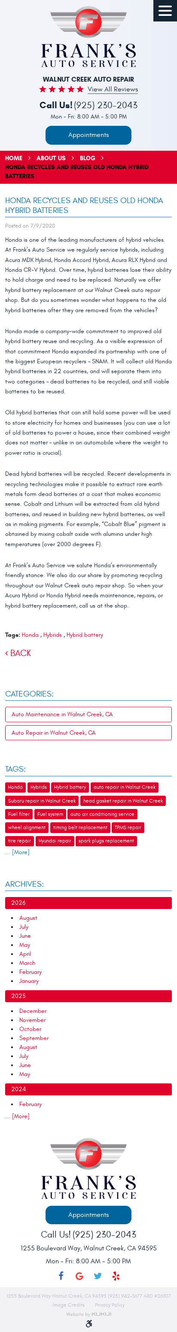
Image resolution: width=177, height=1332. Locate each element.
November (32, 1020)
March (27, 963)
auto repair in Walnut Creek (125, 787)
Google (79, 1276)
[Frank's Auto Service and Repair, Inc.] (88, 36)
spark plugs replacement (106, 841)
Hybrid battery (85, 635)
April (25, 954)
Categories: (29, 694)
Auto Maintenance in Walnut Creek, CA (62, 714)
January (29, 981)
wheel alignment (27, 827)
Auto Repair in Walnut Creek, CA (54, 732)
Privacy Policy (110, 1305)
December (32, 1011)
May (24, 945)
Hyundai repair (55, 841)
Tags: (15, 769)
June (25, 936)
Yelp (116, 1276)
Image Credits (69, 1305)
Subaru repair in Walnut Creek (42, 801)
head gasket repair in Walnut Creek (123, 801)
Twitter (97, 1276)
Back (20, 653)
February (30, 972)
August (28, 917)
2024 (18, 1089)
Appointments (88, 135)
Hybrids (52, 635)
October (30, 1029)
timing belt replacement (80, 827)
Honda (30, 635)
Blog (87, 158)
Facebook (61, 1276)
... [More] (17, 852)
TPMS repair (128, 827)
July (23, 927)
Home (13, 158)
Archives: (24, 884)
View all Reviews (113, 89)
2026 (18, 902)
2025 (18, 996)
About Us (51, 158)
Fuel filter (19, 814)
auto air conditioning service (102, 814)
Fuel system (50, 814)
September (34, 1038)
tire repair (19, 841)
